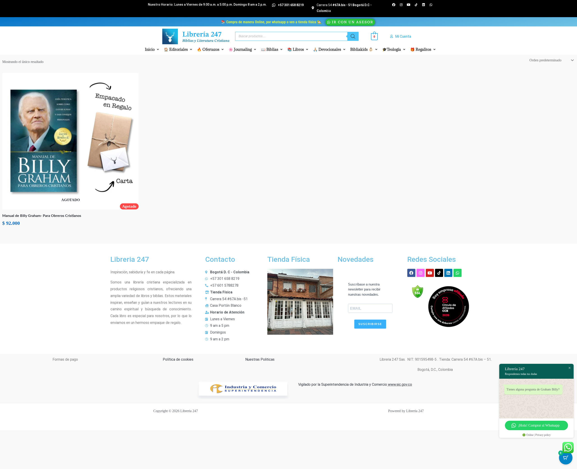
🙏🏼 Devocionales (327, 49)
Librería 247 (202, 34)
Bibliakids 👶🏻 (361, 49)
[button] (151, 49)
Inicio (150, 49)
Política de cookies (178, 359)
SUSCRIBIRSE (370, 324)
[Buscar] (353, 36)
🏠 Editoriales (176, 49)
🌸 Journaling (240, 49)
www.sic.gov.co (399, 384)
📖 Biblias (269, 49)
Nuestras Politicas (260, 359)
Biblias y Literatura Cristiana (205, 41)
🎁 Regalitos (420, 49)
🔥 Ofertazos (208, 49)
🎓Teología (391, 49)
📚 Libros (295, 49)
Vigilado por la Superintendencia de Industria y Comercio (342, 384)
